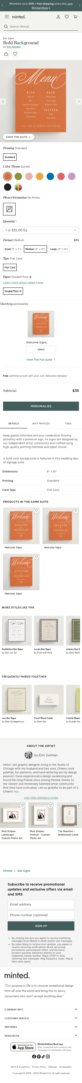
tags (68, 423)
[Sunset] (7, 176)
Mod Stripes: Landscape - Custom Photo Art (12, 835)
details (13, 423)
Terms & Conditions (20, 1066)
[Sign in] (58, 17)
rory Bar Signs (9, 718)
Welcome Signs (13, 547)
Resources (12, 1035)
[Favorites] (67, 17)
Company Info (14, 1009)
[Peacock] (50, 176)
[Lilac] (71, 176)
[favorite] (15, 54)
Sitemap (52, 1066)
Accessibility (65, 1066)
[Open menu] (7, 17)
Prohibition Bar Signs (12, 649)
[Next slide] (79, 101)
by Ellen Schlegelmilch (13, 721)
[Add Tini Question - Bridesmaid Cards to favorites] (79, 805)
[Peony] (61, 176)
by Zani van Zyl (9, 652)
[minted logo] (18, 16)
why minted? (41, 423)
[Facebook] (34, 1056)
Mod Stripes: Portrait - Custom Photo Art (40, 835)
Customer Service (17, 1018)
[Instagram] (48, 1056)
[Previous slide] (3, 101)
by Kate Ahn (40, 721)
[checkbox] (41, 349)
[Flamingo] (29, 176)
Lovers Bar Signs (42, 649)
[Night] (7, 187)
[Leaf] (18, 176)
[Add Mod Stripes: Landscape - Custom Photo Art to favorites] (22, 805)
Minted (7, 870)
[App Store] (23, 1047)
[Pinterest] (38, 1056)
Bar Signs (24, 870)
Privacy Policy (39, 1066)
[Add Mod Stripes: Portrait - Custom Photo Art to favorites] (50, 805)
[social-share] (6, 54)
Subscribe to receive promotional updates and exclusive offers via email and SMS (40, 889)
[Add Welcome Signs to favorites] (36, 510)
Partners (11, 1026)
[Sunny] (39, 176)
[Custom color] (18, 187)
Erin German (14, 46)
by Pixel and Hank (43, 652)
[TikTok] (43, 1056)
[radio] (10, 157)
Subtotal (9, 391)
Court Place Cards (43, 718)
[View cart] (75, 17)
